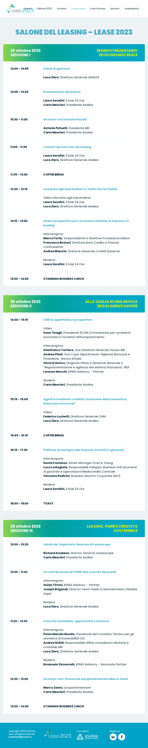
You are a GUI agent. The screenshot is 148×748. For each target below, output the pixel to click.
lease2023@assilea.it (20, 736)
